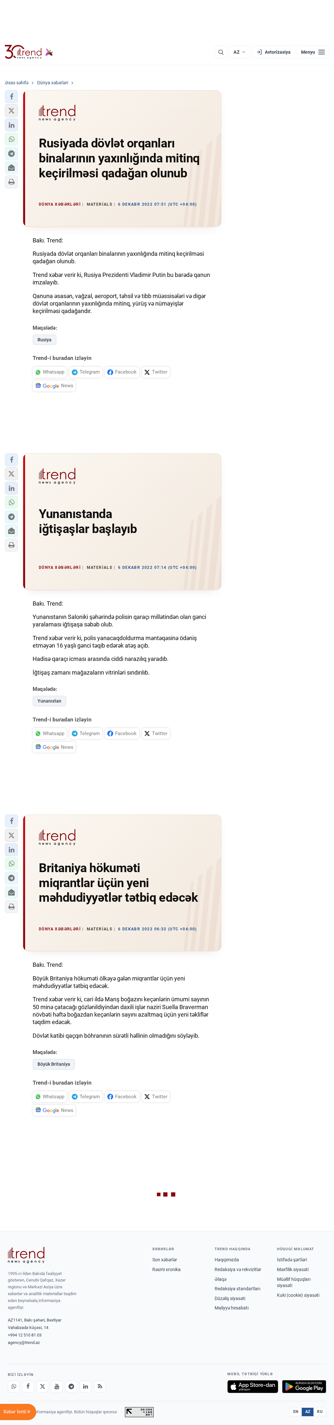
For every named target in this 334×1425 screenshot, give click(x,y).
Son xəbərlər (164, 1259)
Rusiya (45, 339)
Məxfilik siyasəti (293, 1269)
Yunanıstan (49, 701)
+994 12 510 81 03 (24, 1335)
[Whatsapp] (14, 1386)
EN (295, 1411)
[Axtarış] (220, 52)
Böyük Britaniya (54, 1064)
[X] (42, 1386)
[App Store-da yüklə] (252, 1386)
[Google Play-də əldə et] (304, 1386)
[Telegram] (71, 1386)
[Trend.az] (29, 52)
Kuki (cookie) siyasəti (298, 1295)
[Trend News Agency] (26, 1255)
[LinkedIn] (85, 1386)
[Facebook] (28, 1386)
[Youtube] (57, 1386)
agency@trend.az (24, 1342)
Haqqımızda (227, 1259)
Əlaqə (220, 1279)
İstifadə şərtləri (292, 1259)
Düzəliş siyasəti (230, 1298)
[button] (11, 96)
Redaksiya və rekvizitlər (238, 1269)
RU (320, 1411)
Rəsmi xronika (166, 1269)
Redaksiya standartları (237, 1288)
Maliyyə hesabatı (232, 1307)
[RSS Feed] (100, 1386)
